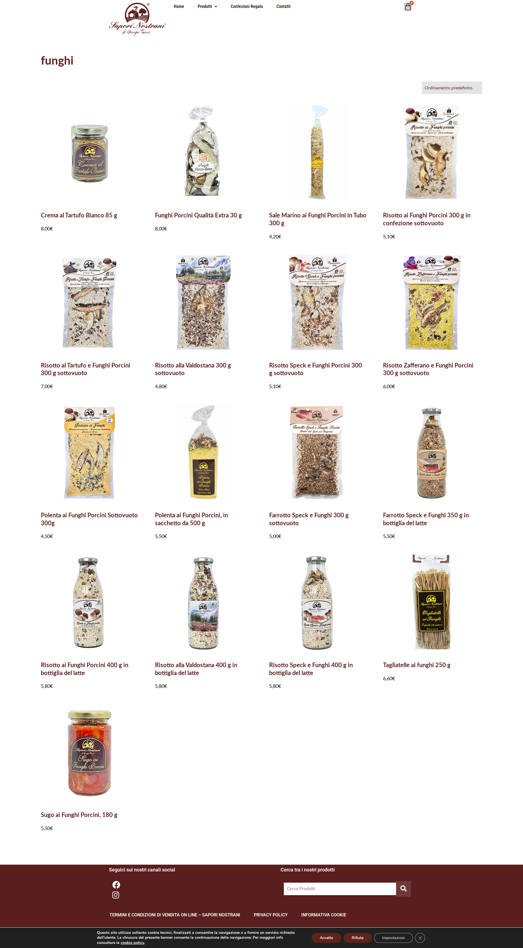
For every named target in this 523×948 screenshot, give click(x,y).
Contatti (283, 6)
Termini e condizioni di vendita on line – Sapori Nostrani (175, 914)
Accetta (326, 937)
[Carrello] (408, 7)
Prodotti (205, 6)
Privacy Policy (271, 914)
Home (179, 6)
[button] (207, 6)
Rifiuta (358, 937)
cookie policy (132, 942)
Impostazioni (393, 937)
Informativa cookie (323, 914)
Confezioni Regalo (247, 6)
